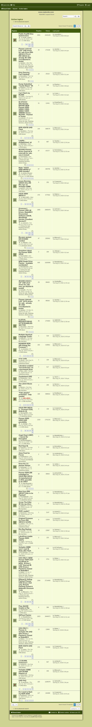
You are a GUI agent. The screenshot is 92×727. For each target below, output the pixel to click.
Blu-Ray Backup (25, 529)
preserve (25, 682)
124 (26, 233)
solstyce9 (23, 664)
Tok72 (56, 377)
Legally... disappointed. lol (25, 141)
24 (30, 204)
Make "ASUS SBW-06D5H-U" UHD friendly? (25, 169)
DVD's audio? (24, 511)
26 (32, 206)
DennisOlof (23, 256)
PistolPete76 (58, 102)
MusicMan (23, 144)
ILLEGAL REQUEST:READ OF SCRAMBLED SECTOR (25, 322)
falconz (22, 387)
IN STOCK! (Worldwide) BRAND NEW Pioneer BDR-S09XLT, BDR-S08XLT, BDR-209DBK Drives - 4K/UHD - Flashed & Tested (26, 109)
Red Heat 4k (23, 446)
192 (26, 44)
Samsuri (57, 529)
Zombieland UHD (25, 376)
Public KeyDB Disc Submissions (26, 35)
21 (25, 656)
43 (32, 276)
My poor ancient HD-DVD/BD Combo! (25, 239)
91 (32, 603)
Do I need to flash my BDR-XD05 (25, 693)
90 (32, 602)
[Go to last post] (62, 34)
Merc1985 (26, 197)
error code (23, 359)
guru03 (22, 188)
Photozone (23, 378)
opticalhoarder (27, 483)
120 (32, 624)
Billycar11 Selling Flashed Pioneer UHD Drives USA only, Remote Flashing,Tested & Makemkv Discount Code (26, 584)
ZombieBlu (58, 281)
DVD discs (23, 147)
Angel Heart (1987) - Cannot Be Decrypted (26, 437)
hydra (24, 649)
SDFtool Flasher (25, 615)
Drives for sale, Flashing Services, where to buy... (26, 67)
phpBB (20, 715)
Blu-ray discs (22, 341)
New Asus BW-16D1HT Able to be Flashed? (26, 493)
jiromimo (25, 349)
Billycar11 (57, 128)
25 (32, 204)
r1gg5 (22, 541)
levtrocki (22, 118)
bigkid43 (23, 506)
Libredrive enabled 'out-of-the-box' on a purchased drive (26, 367)
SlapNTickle (24, 609)
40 (25, 276)
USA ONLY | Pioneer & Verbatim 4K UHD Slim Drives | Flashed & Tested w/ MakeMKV (25, 632)
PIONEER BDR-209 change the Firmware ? (25, 345)
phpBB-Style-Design (36, 716)
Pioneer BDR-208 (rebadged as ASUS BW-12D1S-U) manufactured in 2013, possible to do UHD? (26, 477)
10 (32, 138)
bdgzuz (57, 194)
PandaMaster (24, 497)
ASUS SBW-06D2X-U (23, 194)
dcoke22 (57, 335)
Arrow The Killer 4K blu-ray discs (25, 503)
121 (29, 625)
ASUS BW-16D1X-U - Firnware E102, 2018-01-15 (26, 409)
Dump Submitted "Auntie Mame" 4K (26, 85)
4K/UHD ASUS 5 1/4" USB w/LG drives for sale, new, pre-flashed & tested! (26, 284)
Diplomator (23, 675)
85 (25, 430)
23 (27, 204)
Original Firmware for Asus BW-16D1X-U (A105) (26, 520)
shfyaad (57, 251)
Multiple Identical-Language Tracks (26, 335)
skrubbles (23, 131)
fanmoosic (23, 513)
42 (30, 276)
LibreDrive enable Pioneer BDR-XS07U (25, 538)
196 (32, 46)
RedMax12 (58, 393)
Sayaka (57, 141)
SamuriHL (58, 681)
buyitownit (23, 695)
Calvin (22, 96)
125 (29, 233)
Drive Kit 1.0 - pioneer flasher (24, 464)
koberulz (23, 338)
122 (32, 625)
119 (29, 624)
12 (32, 356)
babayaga (23, 467)
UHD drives (22, 99)
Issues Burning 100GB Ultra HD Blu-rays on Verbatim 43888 (25, 183)
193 (29, 44)
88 (32, 430)
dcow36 (22, 531)
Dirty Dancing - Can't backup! (24, 73)
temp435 (57, 519)
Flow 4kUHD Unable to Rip (24, 607)
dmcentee (23, 327)
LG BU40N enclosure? (23, 662)
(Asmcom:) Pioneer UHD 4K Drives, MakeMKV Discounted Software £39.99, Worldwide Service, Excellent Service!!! (26, 215)
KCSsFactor (24, 552)
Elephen (23, 87)
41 (27, 276)
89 (32, 432)
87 (30, 430)
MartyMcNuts (24, 266)
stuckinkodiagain (25, 440)
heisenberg (23, 156)
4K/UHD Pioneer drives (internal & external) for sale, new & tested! (25, 152)
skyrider (22, 63)
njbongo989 (24, 413)
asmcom (25, 223)
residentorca (24, 456)
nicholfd (22, 290)
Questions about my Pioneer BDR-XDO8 (25, 252)
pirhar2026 (58, 473)
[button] (80, 26)
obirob (22, 360)
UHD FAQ (22, 680)
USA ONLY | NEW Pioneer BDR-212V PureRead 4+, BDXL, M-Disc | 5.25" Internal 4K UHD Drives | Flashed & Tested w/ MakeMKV (26, 564)
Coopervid (58, 181)
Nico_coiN (23, 371)
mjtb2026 (57, 320)
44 (32, 278)
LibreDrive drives (26, 246)
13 (32, 689)
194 (32, 44)
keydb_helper (27, 37)
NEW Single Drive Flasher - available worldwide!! (26, 263)
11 (30, 356)
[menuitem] (12, 5)
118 (26, 624)
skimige (25, 424)
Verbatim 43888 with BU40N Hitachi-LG (25, 671)
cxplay (56, 464)
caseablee (58, 34)
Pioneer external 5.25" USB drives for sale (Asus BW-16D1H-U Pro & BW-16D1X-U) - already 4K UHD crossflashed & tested (26, 55)
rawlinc (22, 523)
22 (25, 204)
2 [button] (77, 26)
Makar (22, 572)
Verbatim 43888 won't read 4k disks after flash (25, 549)
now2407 (23, 447)
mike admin (26, 398)
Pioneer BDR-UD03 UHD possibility (24, 420)
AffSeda (25, 242)
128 (32, 234)
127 (29, 234)
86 (27, 430)
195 (29, 46)
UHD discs (26, 40)
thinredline (23, 76)
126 (32, 233)
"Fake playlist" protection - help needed (25, 394)
